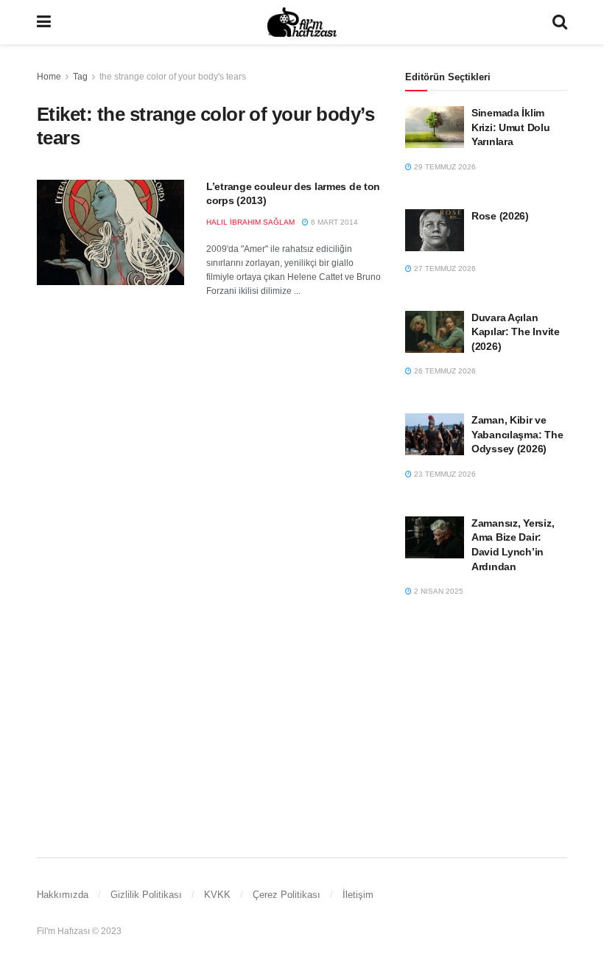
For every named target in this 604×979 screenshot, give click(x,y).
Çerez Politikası (286, 894)
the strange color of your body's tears (172, 76)
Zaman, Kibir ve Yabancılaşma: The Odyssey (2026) (517, 434)
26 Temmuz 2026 (444, 371)
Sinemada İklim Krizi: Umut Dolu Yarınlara (510, 127)
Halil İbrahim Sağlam (250, 222)
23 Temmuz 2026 (444, 474)
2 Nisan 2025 (437, 591)
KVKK (217, 894)
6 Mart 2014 (333, 222)
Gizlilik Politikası (146, 894)
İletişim (358, 894)
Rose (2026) (500, 216)
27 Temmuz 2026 (444, 268)
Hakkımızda (62, 894)
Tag (80, 76)
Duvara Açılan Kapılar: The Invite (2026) (515, 332)
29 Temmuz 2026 (444, 167)
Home (49, 76)
